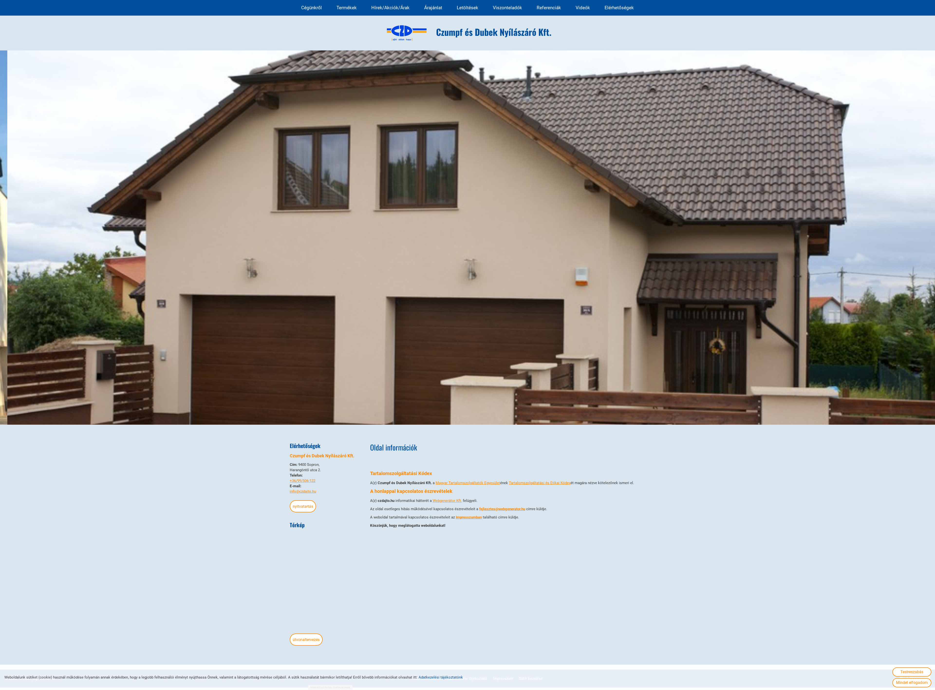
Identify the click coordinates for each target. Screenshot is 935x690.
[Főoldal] (406, 33)
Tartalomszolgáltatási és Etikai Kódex (539, 483)
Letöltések (467, 7)
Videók (583, 7)
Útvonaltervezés (306, 639)
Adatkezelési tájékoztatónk (441, 677)
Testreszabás (911, 672)
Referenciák (549, 7)
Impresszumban (469, 517)
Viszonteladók (507, 7)
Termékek (347, 7)
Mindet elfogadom (912, 682)
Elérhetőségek (619, 7)
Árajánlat (433, 7)
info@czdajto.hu (303, 491)
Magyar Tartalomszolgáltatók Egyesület (468, 483)
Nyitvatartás (303, 506)
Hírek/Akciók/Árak (390, 7)
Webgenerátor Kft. (447, 500)
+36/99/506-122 (302, 481)
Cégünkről (311, 7)
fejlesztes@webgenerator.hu (502, 509)
